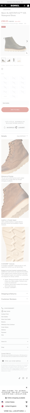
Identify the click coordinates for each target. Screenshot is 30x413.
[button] (2, 5)
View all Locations (14, 411)
